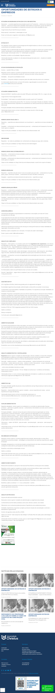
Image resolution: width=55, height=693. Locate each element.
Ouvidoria (3, 666)
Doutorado (48, 6)
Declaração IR (25, 664)
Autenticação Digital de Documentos (31, 652)
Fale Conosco (4, 663)
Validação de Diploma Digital (29, 651)
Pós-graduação (5, 649)
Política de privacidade (33, 673)
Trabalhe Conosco (6, 664)
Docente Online (26, 649)
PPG (2, 651)
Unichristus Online (4, 1)
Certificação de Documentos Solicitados (32, 654)
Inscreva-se (50, 5)
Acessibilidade (25, 663)
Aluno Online (25, 647)
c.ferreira (6, 83)
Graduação (4, 647)
